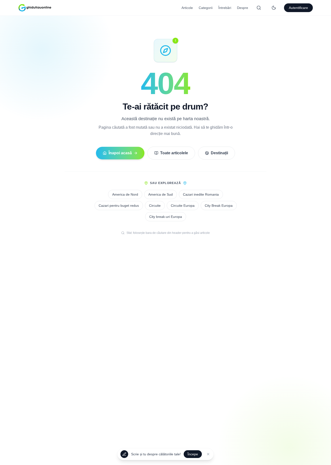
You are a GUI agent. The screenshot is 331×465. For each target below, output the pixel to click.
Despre (242, 8)
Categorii (206, 8)
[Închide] (208, 453)
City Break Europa (219, 205)
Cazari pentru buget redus (119, 205)
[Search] (258, 7)
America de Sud (160, 194)
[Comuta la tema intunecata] (273, 7)
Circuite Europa (183, 205)
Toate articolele (174, 153)
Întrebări (224, 8)
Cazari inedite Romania (201, 194)
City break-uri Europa (165, 217)
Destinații (219, 153)
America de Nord (125, 194)
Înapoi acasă (120, 153)
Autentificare (298, 8)
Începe (193, 454)
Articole (187, 8)
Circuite (155, 205)
